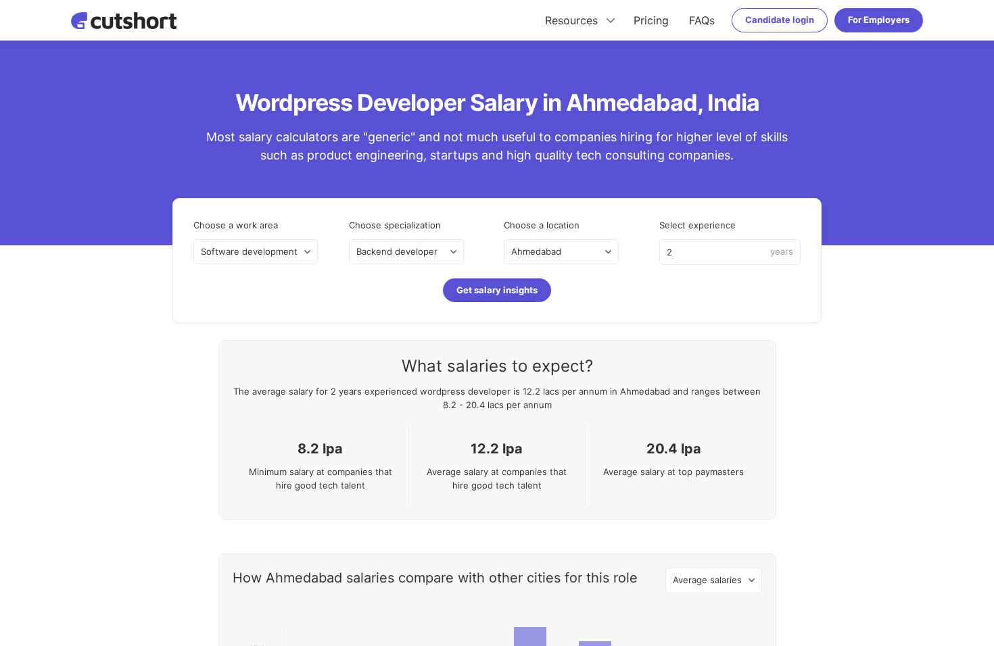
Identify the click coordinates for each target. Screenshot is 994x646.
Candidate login (779, 19)
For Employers (878, 19)
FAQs (702, 20)
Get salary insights (497, 289)
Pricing (651, 20)
